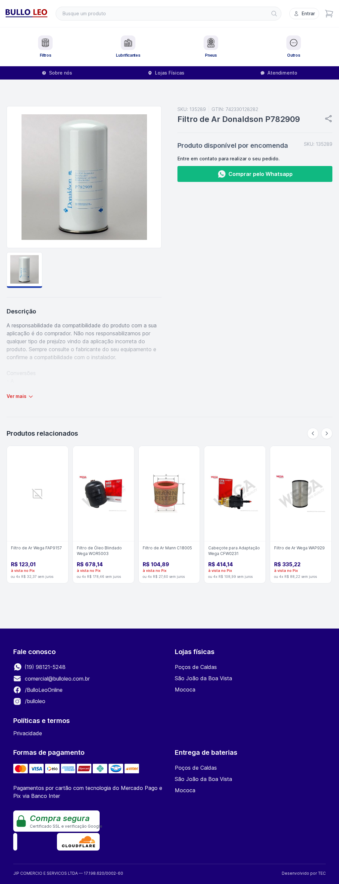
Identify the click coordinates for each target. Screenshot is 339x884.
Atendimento (282, 73)
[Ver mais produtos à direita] (326, 433)
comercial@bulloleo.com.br (57, 678)
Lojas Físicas (169, 73)
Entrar (308, 13)
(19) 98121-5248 (44, 667)
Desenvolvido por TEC (304, 873)
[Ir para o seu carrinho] (329, 13)
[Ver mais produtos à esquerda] (312, 433)
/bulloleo (34, 701)
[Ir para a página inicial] (26, 13)
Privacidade (27, 733)
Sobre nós (60, 73)
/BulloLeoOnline (43, 690)
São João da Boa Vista (203, 678)
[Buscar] (274, 13)
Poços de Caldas (196, 667)
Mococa (185, 689)
